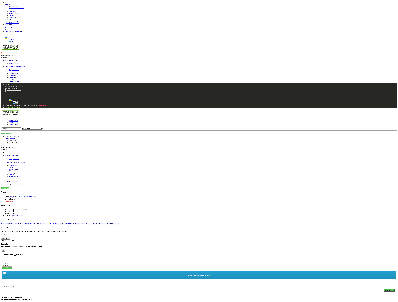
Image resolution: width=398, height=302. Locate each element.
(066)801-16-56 (13, 125)
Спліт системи (13, 6)
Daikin (31, 223)
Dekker (112, 223)
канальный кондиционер (97, 223)
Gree (37, 223)
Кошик (7, 30)
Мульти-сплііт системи (16, 8)
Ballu (21, 223)
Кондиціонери (14, 63)
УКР (8, 38)
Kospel (108, 223)
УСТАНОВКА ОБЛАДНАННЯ (13, 21)
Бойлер (26, 223)
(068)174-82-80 (13, 121)
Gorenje (52, 223)
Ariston (42, 223)
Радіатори (12, 77)
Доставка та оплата (11, 88)
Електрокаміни (14, 74)
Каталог (7, 4)
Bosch (57, 223)
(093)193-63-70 (13, 123)
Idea (34, 223)
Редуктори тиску (14, 81)
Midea (18, 223)
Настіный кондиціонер (8, 223)
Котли (11, 10)
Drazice (47, 223)
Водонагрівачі (14, 13)
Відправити (389, 290)
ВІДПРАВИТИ (7, 268)
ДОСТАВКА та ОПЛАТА (12, 23)
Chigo (76, 223)
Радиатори (12, 17)
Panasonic (81, 223)
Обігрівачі (12, 12)
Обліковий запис (10, 28)
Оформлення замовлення (13, 32)
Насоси (11, 15)
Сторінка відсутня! (11, 182)
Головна (7, 180)
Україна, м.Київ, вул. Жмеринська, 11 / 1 (23, 196)
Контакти (8, 92)
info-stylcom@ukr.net (16, 215)
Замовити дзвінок (7, 133)
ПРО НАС (8, 19)
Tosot (86, 223)
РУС (12, 40)
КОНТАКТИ (8, 25)
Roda (72, 223)
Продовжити (5, 188)
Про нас (7, 84)
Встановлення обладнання (14, 86)
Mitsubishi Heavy (64, 223)
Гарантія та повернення (13, 90)
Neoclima (118, 223)
